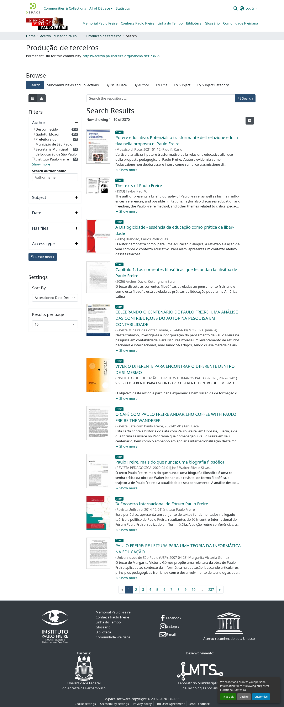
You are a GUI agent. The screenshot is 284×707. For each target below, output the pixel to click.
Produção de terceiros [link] (103, 36)
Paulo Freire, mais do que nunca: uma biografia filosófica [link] (170, 462)
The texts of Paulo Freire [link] (138, 185)
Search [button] (247, 98)
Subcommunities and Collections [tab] (73, 85)
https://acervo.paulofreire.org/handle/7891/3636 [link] (121, 56)
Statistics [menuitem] (123, 8)
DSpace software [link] (117, 699)
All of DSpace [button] (99, 8)
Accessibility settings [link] (114, 704)
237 (211, 589)
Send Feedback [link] (199, 704)
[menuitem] (100, 8)
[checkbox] (33, 129)
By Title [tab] (161, 85)
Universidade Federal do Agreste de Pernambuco (84, 685)
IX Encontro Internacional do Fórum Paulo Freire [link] (161, 504)
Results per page (48, 314)
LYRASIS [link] (174, 699)
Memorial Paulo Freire (100, 23)
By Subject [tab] (182, 85)
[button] (33, 8)
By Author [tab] (141, 85)
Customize (261, 696)
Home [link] (31, 36)
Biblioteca (193, 23)
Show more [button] (41, 164)
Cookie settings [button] (85, 704)
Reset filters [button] (44, 257)
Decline (244, 696)
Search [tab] (35, 85)
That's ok (228, 696)
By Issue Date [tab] (116, 85)
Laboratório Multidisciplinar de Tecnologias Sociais (200, 685)
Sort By (39, 287)
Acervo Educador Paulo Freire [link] (61, 36)
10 (193, 589)
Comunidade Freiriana (240, 23)
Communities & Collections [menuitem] (65, 8)
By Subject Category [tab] (213, 85)
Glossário (212, 23)
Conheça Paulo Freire (137, 23)
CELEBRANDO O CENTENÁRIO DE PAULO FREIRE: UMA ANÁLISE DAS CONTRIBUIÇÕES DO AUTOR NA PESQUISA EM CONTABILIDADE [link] (176, 318)
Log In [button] (251, 8)
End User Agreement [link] (170, 704)
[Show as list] (32, 98)
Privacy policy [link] (142, 704)
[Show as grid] (41, 98)
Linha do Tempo (170, 23)
